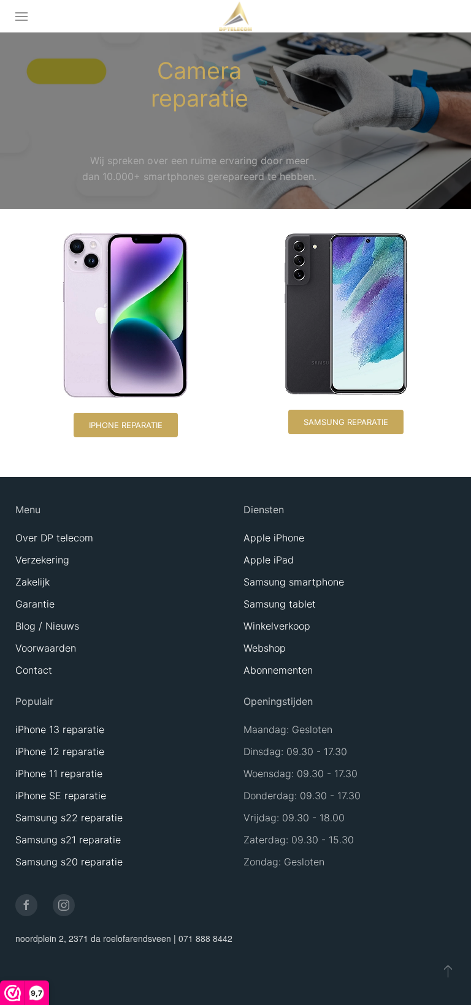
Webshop (264, 648)
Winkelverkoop (276, 626)
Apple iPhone (273, 538)
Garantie (35, 604)
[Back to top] (448, 971)
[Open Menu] (21, 16)
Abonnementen (278, 670)
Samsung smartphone (293, 582)
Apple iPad (268, 560)
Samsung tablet (279, 604)
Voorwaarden (45, 648)
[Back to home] (236, 16)
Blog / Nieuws (47, 626)
